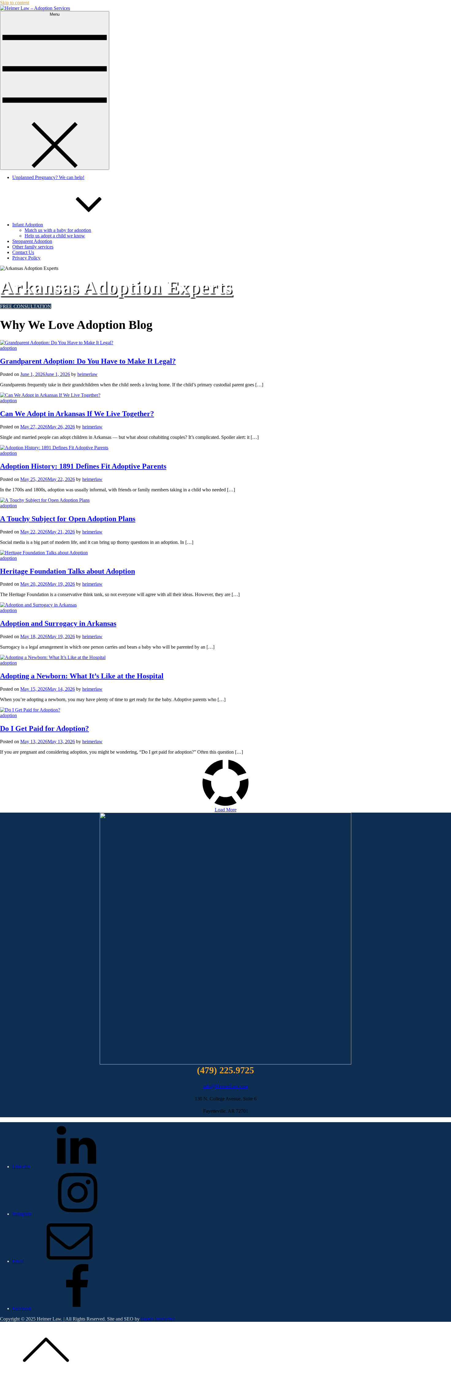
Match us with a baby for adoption (58, 230)
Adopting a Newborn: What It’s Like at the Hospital (82, 676)
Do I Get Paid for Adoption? (44, 728)
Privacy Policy (26, 257)
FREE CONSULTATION (25, 306)
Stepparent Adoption (32, 241)
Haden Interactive (158, 1318)
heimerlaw (87, 374)
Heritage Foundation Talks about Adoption (67, 571)
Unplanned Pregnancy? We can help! (48, 177)
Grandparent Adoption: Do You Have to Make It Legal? (88, 361)
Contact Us (23, 252)
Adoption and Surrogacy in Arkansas (58, 623)
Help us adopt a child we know (55, 235)
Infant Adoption (27, 224)
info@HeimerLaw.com (225, 1086)
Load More (226, 809)
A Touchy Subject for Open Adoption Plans (67, 519)
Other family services (32, 246)
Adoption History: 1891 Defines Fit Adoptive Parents (83, 466)
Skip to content (14, 2)
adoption (8, 348)
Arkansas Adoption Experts (116, 287)
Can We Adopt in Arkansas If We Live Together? (77, 414)
